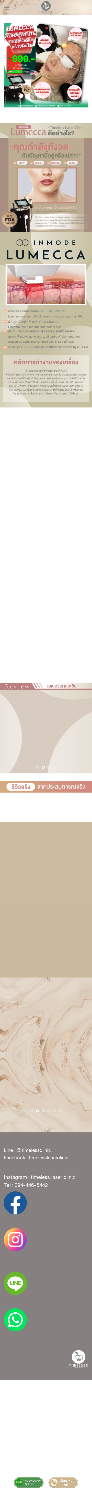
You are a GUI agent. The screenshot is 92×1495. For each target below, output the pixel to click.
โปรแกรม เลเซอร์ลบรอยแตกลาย (46, 1413)
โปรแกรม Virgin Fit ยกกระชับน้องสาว (46, 1432)
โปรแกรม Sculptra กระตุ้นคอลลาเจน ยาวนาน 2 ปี (46, 1428)
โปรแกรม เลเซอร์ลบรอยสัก (46, 1405)
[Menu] (7, 7)
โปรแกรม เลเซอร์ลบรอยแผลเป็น (29, 1409)
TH (49, 1386)
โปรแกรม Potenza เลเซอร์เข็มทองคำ (46, 1398)
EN (57, 1386)
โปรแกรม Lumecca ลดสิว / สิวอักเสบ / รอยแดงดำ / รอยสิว (46, 1441)
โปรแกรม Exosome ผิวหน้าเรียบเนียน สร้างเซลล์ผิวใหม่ (45, 1420)
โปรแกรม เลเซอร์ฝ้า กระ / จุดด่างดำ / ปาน (45, 1394)
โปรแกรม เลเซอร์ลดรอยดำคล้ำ (46, 1402)
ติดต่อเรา (46, 1454)
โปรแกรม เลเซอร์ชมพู (70, 1409)
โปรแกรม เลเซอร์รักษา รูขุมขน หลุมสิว (46, 1390)
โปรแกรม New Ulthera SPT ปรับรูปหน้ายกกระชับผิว (46, 1424)
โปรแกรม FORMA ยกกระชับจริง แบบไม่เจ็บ (46, 1447)
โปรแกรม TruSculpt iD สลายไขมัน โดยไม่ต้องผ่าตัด (46, 1450)
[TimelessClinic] (46, 8)
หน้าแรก (37, 1386)
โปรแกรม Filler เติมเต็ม (46, 1416)
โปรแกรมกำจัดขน (45, 1435)
